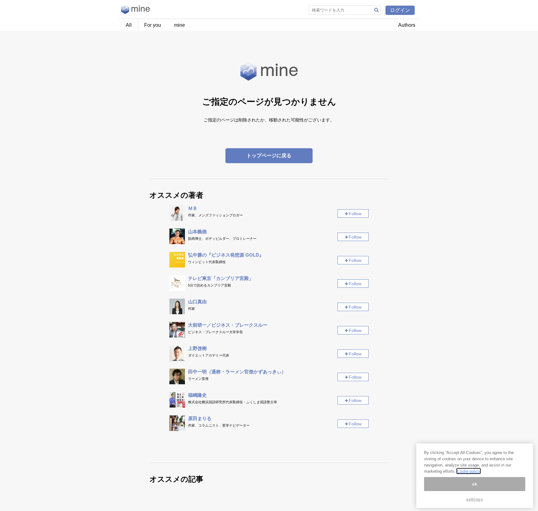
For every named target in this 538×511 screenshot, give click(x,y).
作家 (191, 308)
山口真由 (197, 301)
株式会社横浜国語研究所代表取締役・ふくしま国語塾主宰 (232, 402)
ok (474, 483)
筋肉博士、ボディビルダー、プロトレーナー (222, 238)
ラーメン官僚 (198, 379)
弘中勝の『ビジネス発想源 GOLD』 (226, 255)
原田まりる (199, 418)
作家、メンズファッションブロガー (215, 215)
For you (152, 25)
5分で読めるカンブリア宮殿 (209, 285)
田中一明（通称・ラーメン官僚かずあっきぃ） (237, 371)
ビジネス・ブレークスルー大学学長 (215, 332)
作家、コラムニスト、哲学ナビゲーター (219, 425)
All (129, 25)
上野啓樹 (197, 348)
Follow (355, 213)
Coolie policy (468, 471)
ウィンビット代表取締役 (207, 262)
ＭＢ (192, 208)
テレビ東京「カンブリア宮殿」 (220, 278)
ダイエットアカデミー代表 (208, 355)
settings (474, 499)
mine (179, 25)
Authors (406, 25)
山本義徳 (197, 231)
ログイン (400, 10)
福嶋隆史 (197, 395)
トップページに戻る (269, 155)
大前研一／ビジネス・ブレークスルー (227, 325)
